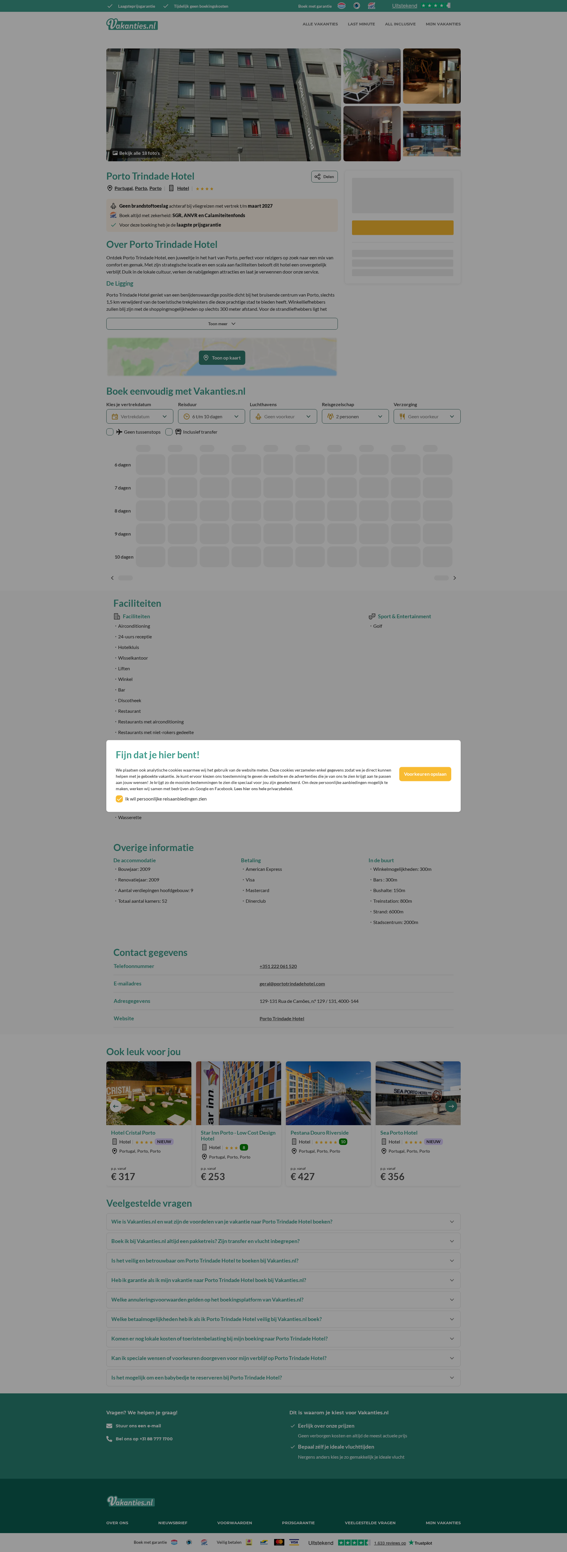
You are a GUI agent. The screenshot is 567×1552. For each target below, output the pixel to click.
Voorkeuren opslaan (425, 774)
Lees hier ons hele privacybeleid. (263, 788)
